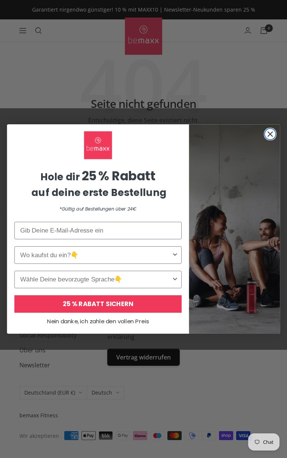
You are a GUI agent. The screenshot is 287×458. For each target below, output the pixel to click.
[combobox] (96, 255)
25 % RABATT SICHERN (98, 303)
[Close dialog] (270, 134)
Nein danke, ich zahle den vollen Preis (98, 321)
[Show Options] (175, 255)
